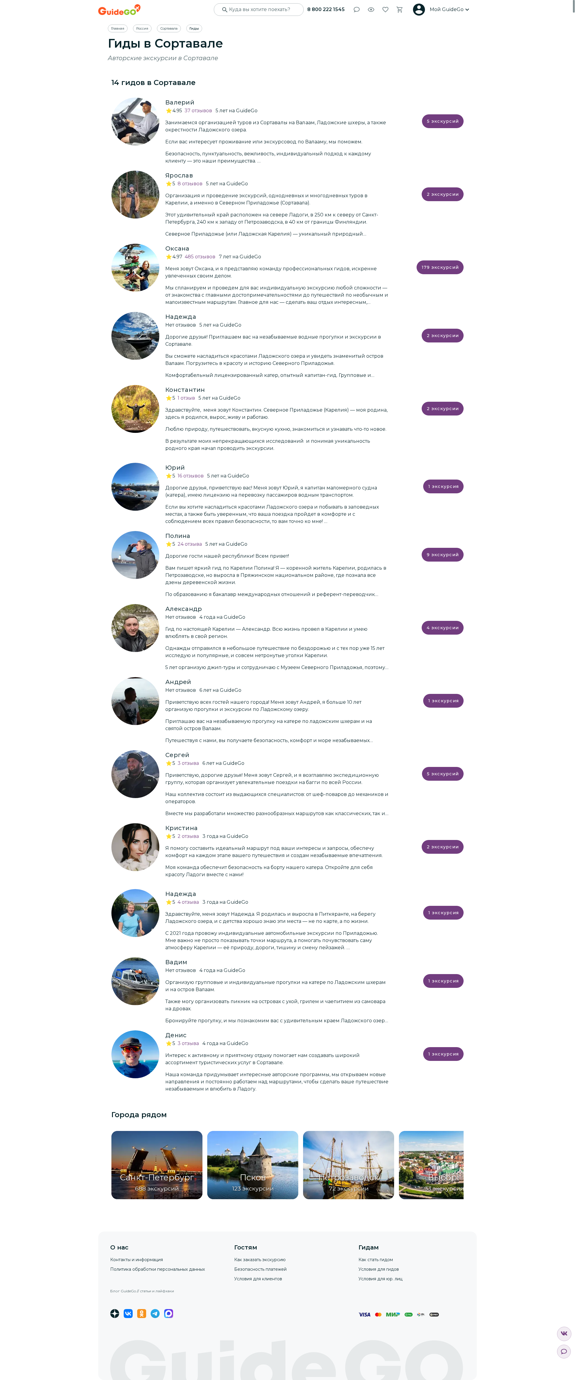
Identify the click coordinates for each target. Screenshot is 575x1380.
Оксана (177, 248)
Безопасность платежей (260, 1269)
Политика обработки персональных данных (157, 1269)
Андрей (178, 682)
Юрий (175, 467)
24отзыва (190, 544)
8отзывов (190, 183)
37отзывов (198, 110)
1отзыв (186, 398)
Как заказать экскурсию (260, 1259)
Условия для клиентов (258, 1279)
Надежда (180, 316)
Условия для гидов (378, 1269)
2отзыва (188, 836)
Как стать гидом (375, 1259)
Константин (185, 389)
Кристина (181, 828)
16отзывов (191, 476)
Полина (177, 535)
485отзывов (200, 257)
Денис (176, 1035)
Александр (183, 608)
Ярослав (179, 175)
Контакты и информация (136, 1259)
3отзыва (188, 763)
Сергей (177, 755)
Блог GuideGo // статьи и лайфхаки (142, 1291)
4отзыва (188, 902)
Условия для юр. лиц (380, 1279)
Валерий (179, 102)
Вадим (176, 962)
